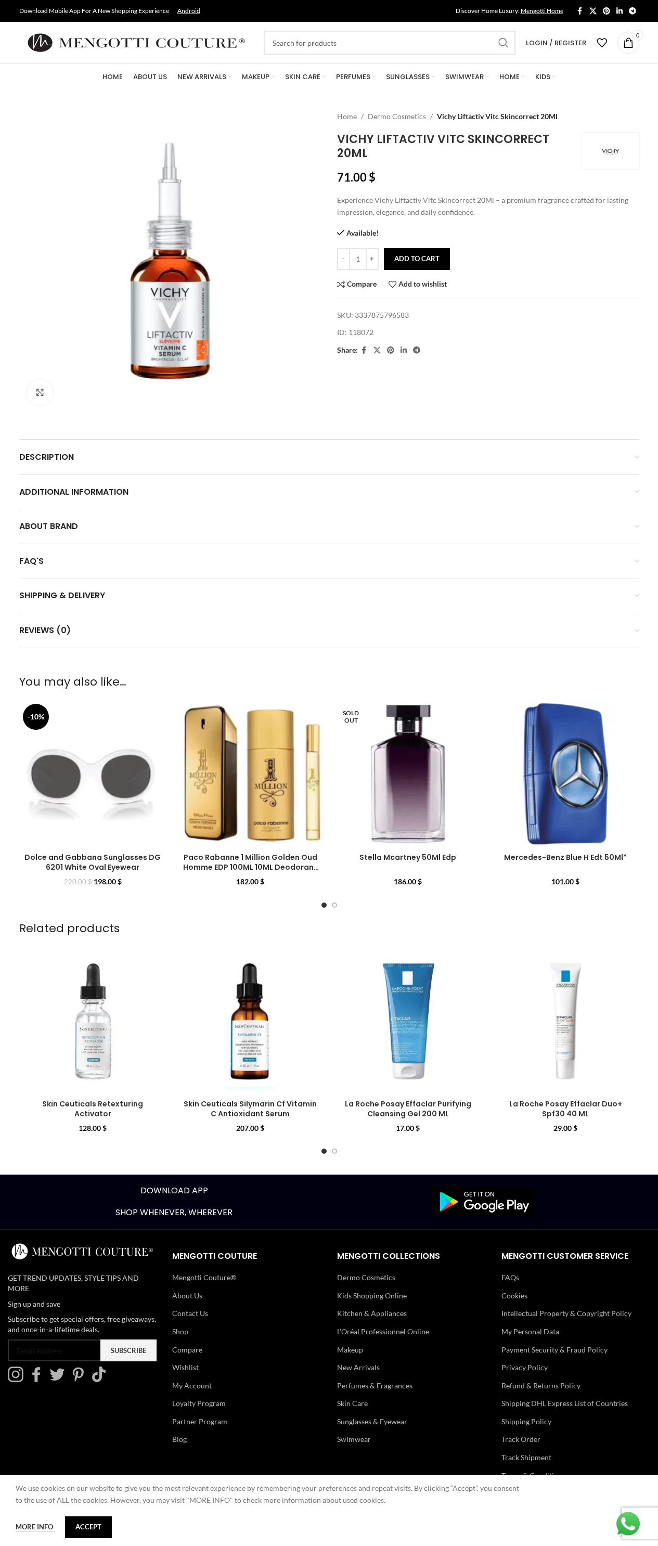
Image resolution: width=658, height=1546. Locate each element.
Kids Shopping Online (372, 1295)
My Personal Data (530, 1331)
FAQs (510, 1277)
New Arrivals (358, 1367)
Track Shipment (526, 1457)
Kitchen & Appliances (372, 1313)
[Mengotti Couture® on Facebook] (39, 1379)
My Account (192, 1385)
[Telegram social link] (632, 11)
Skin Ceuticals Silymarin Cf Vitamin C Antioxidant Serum (250, 1109)
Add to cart (417, 258)
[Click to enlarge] (40, 392)
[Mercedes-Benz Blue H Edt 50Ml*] (565, 773)
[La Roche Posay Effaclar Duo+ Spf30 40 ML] (565, 1020)
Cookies (514, 1295)
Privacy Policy (524, 1367)
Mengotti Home (542, 11)
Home (347, 116)
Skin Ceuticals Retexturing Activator (92, 1109)
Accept (88, 1527)
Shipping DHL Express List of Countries (564, 1403)
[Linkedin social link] (619, 11)
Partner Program (199, 1421)
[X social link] (593, 11)
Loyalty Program (199, 1403)
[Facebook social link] (580, 11)
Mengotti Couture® (204, 1277)
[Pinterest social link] (606, 11)
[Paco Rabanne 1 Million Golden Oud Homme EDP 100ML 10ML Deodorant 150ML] (250, 773)
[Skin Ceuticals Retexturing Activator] (92, 1020)
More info (35, 1527)
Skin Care (352, 1403)
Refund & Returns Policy (540, 1385)
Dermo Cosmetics (397, 116)
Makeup (350, 1349)
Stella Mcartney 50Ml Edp (407, 857)
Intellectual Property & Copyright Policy (566, 1313)
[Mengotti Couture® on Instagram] (18, 1379)
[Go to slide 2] (334, 905)
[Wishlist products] (601, 42)
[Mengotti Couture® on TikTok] (101, 1379)
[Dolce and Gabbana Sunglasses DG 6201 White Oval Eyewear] (92, 773)
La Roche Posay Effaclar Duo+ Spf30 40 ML (565, 1109)
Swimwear (354, 1439)
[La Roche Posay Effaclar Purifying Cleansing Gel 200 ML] (408, 1020)
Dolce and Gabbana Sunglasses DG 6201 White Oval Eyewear (92, 862)
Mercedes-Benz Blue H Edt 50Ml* (565, 857)
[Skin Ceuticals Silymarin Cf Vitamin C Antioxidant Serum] (250, 1020)
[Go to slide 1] (324, 905)
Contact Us (190, 1313)
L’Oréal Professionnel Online (383, 1331)
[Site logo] (136, 41)
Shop (180, 1331)
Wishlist (185, 1367)
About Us (187, 1295)
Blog (179, 1439)
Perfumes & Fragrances (374, 1385)
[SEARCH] (503, 43)
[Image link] (484, 1200)
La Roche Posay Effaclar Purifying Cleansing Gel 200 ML (408, 1109)
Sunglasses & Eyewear (372, 1421)
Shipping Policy (526, 1421)
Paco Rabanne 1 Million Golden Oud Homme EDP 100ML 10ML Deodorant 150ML (250, 867)
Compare (187, 1349)
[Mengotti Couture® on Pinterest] (80, 1379)
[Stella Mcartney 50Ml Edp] (408, 773)
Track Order (520, 1439)
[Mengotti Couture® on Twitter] (59, 1379)
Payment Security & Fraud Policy (554, 1349)
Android (188, 11)
